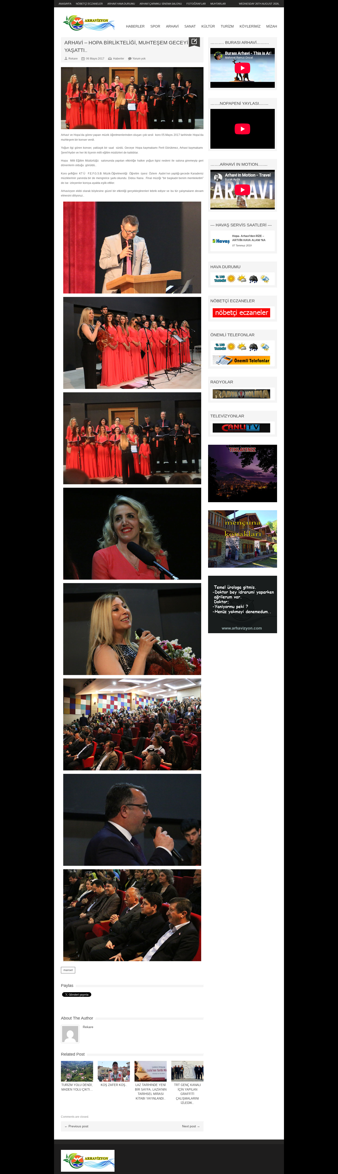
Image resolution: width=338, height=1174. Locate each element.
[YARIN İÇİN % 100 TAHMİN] (241, 278)
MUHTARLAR (218, 3)
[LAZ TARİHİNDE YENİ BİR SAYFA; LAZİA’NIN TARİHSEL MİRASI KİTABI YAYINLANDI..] (151, 1071)
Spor (155, 26)
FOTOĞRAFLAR (196, 3)
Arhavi (172, 26)
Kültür (208, 26)
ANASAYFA (65, 3)
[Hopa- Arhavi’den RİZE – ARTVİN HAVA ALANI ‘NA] (221, 241)
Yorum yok (139, 58)
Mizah (271, 26)
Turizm (227, 26)
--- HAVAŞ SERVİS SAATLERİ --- (241, 225)
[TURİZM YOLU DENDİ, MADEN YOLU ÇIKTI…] (77, 1071)
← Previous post (76, 1126)
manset (68, 970)
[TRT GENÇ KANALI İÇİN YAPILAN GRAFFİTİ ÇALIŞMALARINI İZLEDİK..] (187, 1071)
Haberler (135, 26)
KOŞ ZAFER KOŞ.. (114, 1085)
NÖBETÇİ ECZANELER (89, 3)
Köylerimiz (250, 26)
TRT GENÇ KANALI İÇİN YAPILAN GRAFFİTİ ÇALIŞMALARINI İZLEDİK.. (187, 1094)
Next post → (191, 1126)
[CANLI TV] (241, 428)
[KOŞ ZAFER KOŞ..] (114, 1071)
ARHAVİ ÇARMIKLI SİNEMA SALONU (161, 3)
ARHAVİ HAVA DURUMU (121, 3)
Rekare (88, 1027)
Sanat (190, 26)
